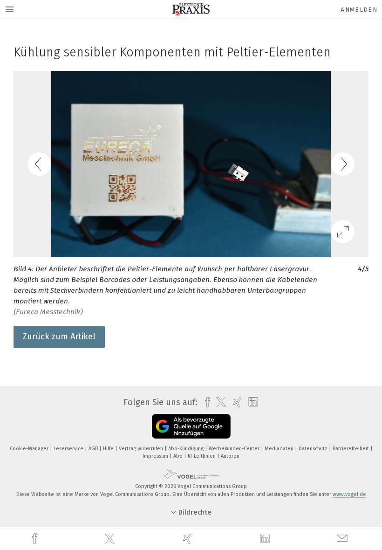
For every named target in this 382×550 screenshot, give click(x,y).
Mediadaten (280, 449)
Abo (178, 456)
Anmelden (359, 10)
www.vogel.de (349, 494)
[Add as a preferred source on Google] (191, 426)
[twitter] (110, 538)
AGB (94, 449)
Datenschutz (314, 449)
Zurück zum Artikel (59, 336)
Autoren (230, 456)
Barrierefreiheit (351, 449)
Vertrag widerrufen (141, 449)
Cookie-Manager (30, 449)
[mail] (343, 538)
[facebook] (36, 538)
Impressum (156, 456)
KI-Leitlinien (202, 456)
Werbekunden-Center (235, 449)
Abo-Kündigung (186, 449)
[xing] (188, 538)
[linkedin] (266, 539)
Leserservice (69, 449)
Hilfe (109, 449)
